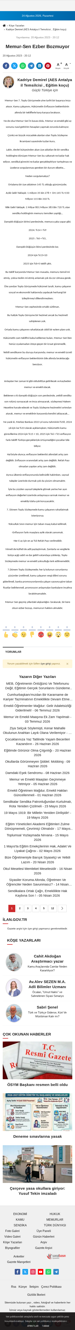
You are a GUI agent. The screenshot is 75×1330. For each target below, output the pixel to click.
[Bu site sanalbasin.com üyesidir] (56, 1256)
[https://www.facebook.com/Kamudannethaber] (17, 1271)
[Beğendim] (6, 628)
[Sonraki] (62, 908)
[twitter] (14, 66)
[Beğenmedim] (32, 628)
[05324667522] (48, 1271)
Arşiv (43, 1242)
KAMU (20, 1219)
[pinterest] (48, 66)
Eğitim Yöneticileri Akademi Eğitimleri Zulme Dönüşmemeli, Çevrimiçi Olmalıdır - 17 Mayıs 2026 (37, 828)
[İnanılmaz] (58, 628)
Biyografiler (12, 1247)
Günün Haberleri (43, 1236)
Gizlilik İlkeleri (36, 1294)
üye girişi (46, 663)
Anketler (18, 1256)
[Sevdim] (23, 628)
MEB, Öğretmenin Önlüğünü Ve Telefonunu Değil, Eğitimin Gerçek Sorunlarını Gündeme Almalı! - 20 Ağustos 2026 (37, 688)
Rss (13, 1286)
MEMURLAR (54, 1219)
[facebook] (6, 66)
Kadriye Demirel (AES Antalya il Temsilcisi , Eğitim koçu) (36, 29)
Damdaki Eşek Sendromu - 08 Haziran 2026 (37, 773)
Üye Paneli (44, 1231)
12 (52, 908)
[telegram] (31, 66)
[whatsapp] (22, 66)
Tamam (45, 1326)
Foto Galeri (12, 1231)
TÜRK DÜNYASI (55, 1225)
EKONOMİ (20, 1214)
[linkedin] (39, 66)
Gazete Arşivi (43, 1247)
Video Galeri (12, 1236)
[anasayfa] (4, 26)
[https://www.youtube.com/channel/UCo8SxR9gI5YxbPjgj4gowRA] (40, 1271)
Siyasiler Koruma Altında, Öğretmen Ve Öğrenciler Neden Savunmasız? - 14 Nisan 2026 (37, 884)
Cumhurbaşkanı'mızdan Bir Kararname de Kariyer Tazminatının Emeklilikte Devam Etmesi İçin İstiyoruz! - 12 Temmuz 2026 (37, 699)
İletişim (34, 1286)
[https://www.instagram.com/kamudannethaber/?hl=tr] (33, 1271)
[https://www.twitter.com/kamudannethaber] (25, 1271)
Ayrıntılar (32, 1326)
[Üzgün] (67, 628)
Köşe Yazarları (16, 25)
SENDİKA (20, 1225)
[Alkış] (14, 628)
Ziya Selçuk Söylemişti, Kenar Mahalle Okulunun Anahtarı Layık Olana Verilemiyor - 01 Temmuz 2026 (37, 732)
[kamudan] (56, 1271)
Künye (23, 1286)
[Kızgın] (41, 628)
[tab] (13, 652)
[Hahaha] (49, 628)
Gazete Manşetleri (19, 1261)
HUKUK (55, 1214)
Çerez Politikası (51, 1286)
